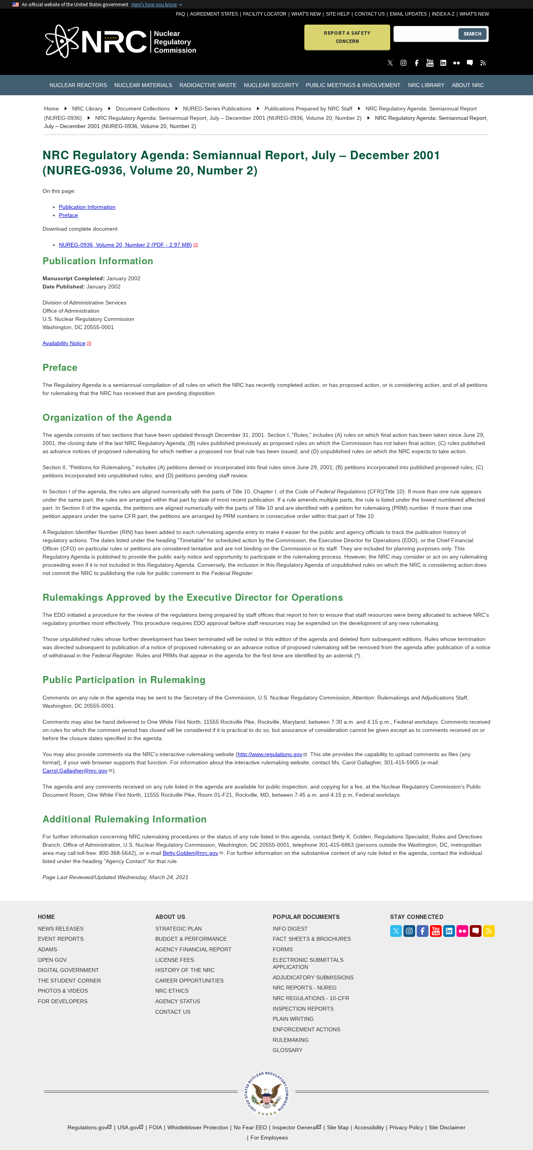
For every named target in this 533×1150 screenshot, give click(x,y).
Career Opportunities (189, 980)
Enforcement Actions (306, 1029)
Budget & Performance (191, 939)
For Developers (62, 1001)
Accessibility (369, 1127)
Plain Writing (293, 1019)
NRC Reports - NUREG (305, 987)
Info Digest (290, 929)
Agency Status (177, 1001)
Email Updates (408, 14)
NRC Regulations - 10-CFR (311, 998)
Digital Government (68, 970)
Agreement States (214, 14)
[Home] (79, 41)
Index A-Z (443, 14)
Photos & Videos (63, 991)
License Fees (174, 960)
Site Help (338, 14)
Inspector (294, 1127)
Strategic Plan (178, 929)
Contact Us (370, 14)
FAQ (180, 14)
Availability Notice (64, 343)
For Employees (269, 1137)
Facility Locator (264, 14)
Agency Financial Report (193, 949)
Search (472, 33)
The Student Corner (69, 980)
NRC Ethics (171, 991)
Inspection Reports (303, 1009)
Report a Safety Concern (347, 37)
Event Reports (61, 939)
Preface (68, 215)
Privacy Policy (406, 1127)
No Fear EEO (250, 1127)
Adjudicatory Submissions (313, 977)
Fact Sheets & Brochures (312, 939)
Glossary (287, 1050)
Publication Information (87, 207)
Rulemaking (291, 1040)
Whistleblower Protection (197, 1127)
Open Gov (52, 960)
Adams (47, 949)
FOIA (155, 1127)
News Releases (61, 929)
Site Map (338, 1127)
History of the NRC (185, 970)
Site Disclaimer (447, 1127)
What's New (306, 14)
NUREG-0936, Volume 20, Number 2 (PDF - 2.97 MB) (125, 245)
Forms (283, 949)
